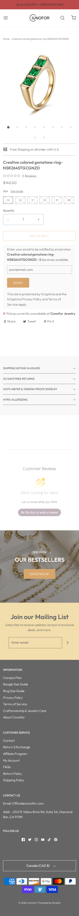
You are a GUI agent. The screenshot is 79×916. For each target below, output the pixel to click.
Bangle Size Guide (15, 684)
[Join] (67, 642)
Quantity (8, 210)
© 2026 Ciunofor (27, 902)
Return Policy (12, 774)
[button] (39, 83)
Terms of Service (15, 704)
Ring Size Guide (14, 691)
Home (6, 38)
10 (68, 200)
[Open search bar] (62, 18)
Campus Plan (12, 678)
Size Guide (17, 191)
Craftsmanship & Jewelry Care (24, 711)
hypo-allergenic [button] (15, 399)
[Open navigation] (5, 18)
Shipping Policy (13, 780)
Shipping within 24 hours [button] (21, 368)
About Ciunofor (14, 717)
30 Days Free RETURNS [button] (18, 379)
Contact (9, 740)
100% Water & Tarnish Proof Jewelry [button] (30, 389)
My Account (11, 760)
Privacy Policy (32, 299)
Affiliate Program (15, 754)
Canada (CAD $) (38, 866)
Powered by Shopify (50, 902)
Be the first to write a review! (39, 512)
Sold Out (39, 236)
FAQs (7, 767)
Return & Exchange (16, 747)
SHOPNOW (39, 574)
